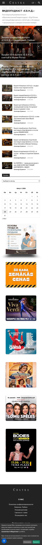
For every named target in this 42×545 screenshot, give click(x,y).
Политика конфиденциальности (21, 504)
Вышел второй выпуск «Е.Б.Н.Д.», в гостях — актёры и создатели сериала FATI (26, 153)
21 (26, 208)
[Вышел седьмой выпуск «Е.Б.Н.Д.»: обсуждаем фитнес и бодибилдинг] (7, 97)
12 (15, 204)
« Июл (4, 219)
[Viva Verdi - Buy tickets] (21, 308)
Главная (4, 8)
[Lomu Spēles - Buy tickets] (21, 408)
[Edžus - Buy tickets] (21, 341)
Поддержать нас (21, 515)
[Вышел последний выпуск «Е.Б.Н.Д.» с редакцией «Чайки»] (21, 39)
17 (5, 208)
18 (10, 208)
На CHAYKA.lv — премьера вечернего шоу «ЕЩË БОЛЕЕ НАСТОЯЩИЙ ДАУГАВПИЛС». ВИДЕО (26, 165)
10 (5, 204)
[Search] (39, 2)
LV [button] (33, 2)
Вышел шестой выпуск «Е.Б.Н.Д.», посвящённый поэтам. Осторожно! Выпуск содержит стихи (25, 107)
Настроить (5, 542)
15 (32, 204)
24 (5, 212)
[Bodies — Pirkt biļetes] (21, 450)
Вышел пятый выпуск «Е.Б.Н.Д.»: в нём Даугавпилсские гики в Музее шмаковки (26, 118)
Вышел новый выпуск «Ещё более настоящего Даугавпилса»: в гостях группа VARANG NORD (26, 130)
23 (37, 208)
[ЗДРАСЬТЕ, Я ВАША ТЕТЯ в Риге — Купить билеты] (21, 374)
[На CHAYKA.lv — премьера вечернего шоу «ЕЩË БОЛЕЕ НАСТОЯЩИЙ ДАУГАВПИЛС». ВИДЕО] (7, 165)
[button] (3, 2)
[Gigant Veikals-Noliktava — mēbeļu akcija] (21, 274)
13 (21, 204)
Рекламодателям (21, 510)
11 (10, 204)
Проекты (11, 8)
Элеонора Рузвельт (20, 90)
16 (37, 204)
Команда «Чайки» (21, 507)
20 (21, 208)
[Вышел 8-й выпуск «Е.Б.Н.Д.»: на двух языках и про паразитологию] (7, 88)
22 (32, 208)
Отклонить (27, 542)
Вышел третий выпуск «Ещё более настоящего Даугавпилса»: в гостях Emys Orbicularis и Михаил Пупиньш (26, 142)
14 (26, 204)
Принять (36, 542)
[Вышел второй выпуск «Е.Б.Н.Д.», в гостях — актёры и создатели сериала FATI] (7, 153)
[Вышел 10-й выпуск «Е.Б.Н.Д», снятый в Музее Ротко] (21, 56)
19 (15, 208)
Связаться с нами (21, 513)
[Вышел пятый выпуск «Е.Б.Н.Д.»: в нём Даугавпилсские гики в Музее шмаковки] (7, 119)
